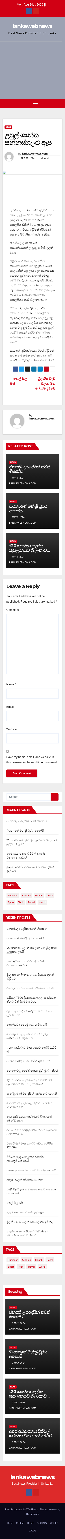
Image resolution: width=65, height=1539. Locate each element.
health (39, 895)
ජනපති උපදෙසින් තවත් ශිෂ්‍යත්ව (29, 469)
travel (31, 902)
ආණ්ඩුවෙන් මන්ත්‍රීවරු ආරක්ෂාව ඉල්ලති (31, 1093)
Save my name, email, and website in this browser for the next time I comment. (31, 759)
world (42, 902)
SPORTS (42, 1523)
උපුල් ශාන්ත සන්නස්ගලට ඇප (25, 1212)
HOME (30, 1523)
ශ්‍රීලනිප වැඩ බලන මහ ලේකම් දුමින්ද (29, 1221)
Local (50, 895)
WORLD (54, 1523)
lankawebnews (32, 26)
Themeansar (32, 1514)
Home (10, 1523)
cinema (26, 895)
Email (11, 706)
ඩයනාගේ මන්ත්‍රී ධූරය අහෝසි (28, 508)
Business (13, 895)
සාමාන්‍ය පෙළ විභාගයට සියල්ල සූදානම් (31, 1170)
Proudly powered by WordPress (22, 1509)
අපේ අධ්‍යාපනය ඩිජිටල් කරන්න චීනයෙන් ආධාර (30, 1433)
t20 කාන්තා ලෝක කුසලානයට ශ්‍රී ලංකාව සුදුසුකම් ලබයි (28, 550)
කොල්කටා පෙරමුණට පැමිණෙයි (26, 1024)
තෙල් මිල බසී (14, 1202)
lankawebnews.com (35, 153)
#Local (45, 158)
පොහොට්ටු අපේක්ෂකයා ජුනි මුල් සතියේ (32, 1070)
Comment (13, 609)
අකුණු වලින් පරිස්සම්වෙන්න (24, 1179)
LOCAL (32, 1530)
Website (11, 729)
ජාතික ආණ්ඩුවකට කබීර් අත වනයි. (28, 1061)
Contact (20, 1523)
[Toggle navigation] (35, 103)
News (8, 127)
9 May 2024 (19, 1323)
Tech (20, 902)
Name (11, 684)
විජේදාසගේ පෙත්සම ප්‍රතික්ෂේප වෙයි (30, 988)
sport (11, 902)
